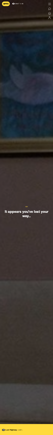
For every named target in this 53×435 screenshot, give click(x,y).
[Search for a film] (49, 8)
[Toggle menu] (49, 3)
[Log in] (49, 17)
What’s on (19, 4)
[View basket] (49, 13)
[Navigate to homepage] (6, 3)
